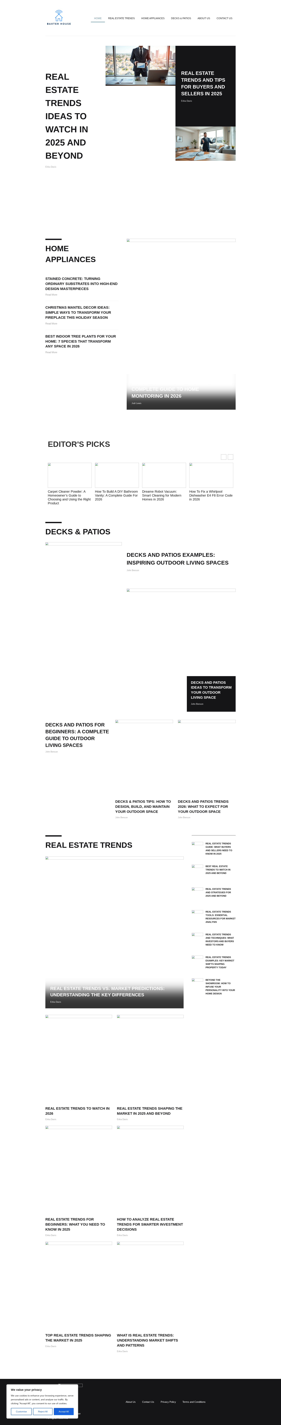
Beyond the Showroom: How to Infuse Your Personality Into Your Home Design (220, 987)
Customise (21, 1411)
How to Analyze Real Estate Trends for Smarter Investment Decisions (150, 1224)
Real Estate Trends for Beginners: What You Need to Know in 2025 (75, 1224)
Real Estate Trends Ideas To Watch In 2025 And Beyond (66, 116)
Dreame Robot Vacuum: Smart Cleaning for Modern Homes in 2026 (114, 495)
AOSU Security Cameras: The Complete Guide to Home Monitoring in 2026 (171, 389)
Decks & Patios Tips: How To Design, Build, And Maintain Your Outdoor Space (143, 807)
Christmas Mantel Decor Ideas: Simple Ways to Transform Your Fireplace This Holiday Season (78, 312)
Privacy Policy (168, 1401)
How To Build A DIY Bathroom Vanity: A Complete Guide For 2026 (69, 495)
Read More (51, 294)
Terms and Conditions (194, 1401)
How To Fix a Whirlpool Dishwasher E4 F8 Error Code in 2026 (163, 495)
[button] (230, 457)
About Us (204, 18)
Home (98, 18)
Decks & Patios (181, 18)
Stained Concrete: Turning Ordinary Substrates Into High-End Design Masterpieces (81, 284)
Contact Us (224, 18)
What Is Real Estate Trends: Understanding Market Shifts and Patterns (147, 1340)
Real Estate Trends (121, 18)
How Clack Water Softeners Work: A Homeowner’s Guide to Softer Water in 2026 (210, 495)
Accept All (64, 1411)
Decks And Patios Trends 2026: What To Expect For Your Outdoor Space (203, 807)
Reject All (42, 1411)
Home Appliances (153, 18)
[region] (42, 1401)
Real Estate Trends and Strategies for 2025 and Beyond (218, 892)
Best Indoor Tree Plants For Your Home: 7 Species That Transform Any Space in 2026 (80, 341)
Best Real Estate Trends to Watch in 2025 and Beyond (218, 869)
